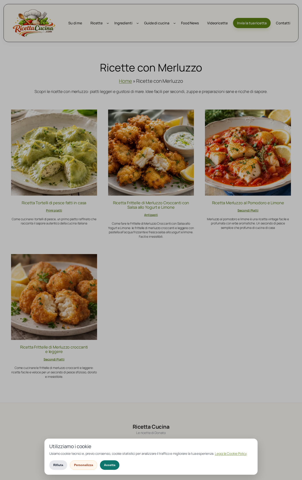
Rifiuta (58, 465)
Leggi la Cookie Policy (231, 453)
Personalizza (83, 465)
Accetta (109, 465)
